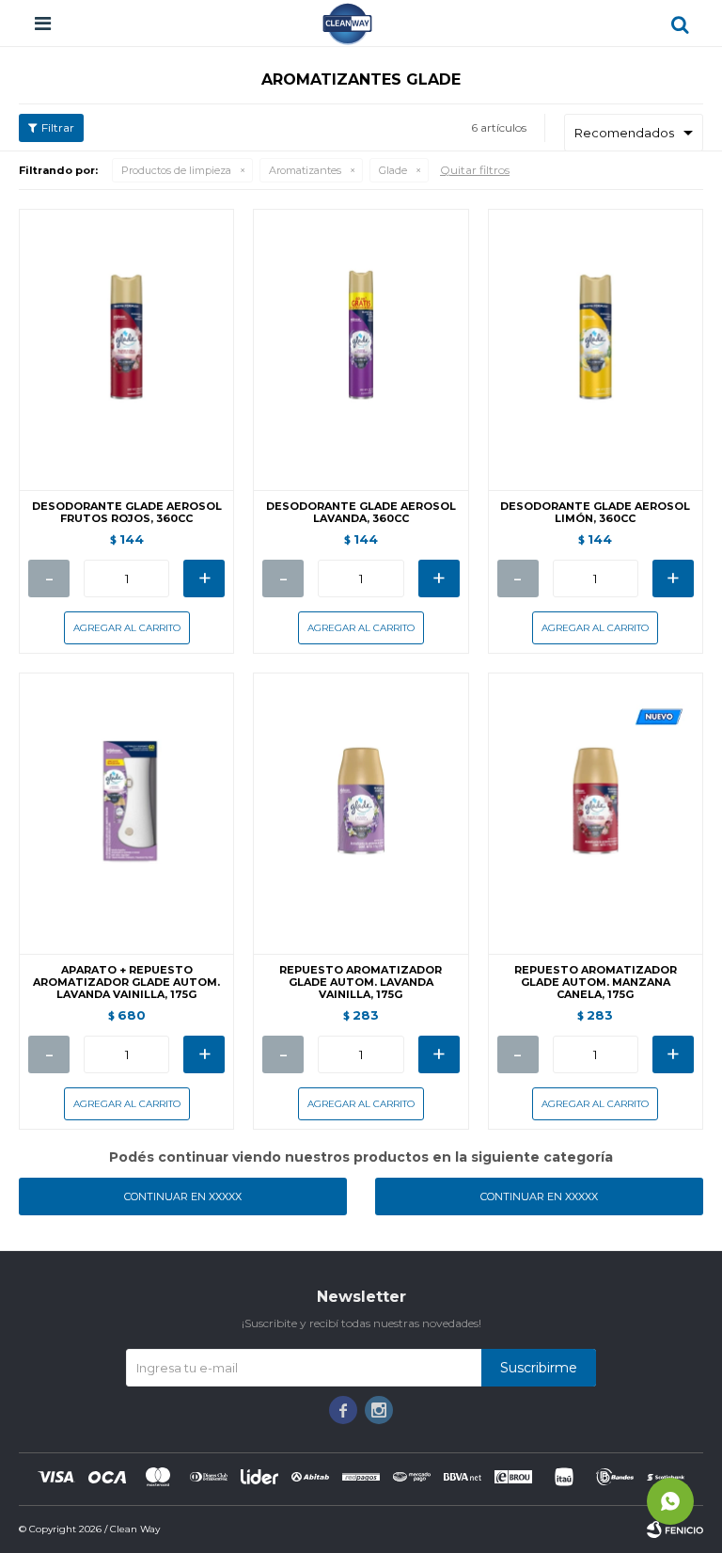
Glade (393, 170)
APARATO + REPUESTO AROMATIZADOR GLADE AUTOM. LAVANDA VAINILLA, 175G (126, 982)
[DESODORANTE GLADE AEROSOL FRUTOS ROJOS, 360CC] (126, 349)
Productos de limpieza (176, 170)
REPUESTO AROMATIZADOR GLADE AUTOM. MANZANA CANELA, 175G (595, 982)
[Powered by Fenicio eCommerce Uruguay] (675, 1529)
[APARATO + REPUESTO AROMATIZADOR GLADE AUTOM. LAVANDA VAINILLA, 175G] (126, 813)
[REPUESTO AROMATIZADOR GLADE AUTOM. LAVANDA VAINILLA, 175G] (360, 813)
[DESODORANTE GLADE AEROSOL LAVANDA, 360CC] (360, 349)
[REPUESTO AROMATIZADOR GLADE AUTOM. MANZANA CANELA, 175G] (595, 813)
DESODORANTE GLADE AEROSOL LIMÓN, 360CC (595, 512)
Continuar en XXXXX (183, 1196)
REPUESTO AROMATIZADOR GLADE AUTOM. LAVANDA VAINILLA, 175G (360, 982)
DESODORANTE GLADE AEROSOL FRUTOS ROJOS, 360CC (127, 512)
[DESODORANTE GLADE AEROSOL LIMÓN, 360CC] (595, 349)
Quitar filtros (475, 170)
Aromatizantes (305, 170)
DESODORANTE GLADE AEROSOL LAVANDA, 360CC (361, 512)
